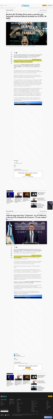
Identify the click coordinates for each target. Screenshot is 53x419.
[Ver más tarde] (11, 52)
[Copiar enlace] (11, 63)
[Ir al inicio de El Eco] (25, 5)
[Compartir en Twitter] (11, 54)
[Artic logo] (2, 415)
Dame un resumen (28, 104)
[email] (11, 57)
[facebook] (11, 59)
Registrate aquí (30, 176)
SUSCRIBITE (44, 5)
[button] (15, 53)
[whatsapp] (11, 61)
